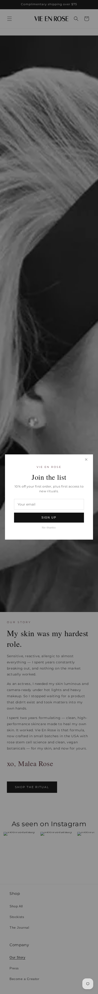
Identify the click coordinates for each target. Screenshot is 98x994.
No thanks (49, 527)
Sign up (48, 517)
